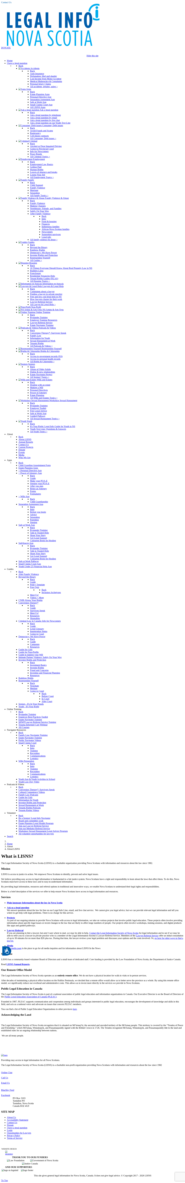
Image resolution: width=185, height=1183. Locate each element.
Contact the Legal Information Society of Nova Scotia (113, 933)
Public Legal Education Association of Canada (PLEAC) (30, 996)
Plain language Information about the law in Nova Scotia (34, 903)
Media (10, 945)
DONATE (6, 48)
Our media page (14, 948)
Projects (11, 918)
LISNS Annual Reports (18, 964)
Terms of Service (14, 1138)
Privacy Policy (13, 1135)
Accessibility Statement (17, 1120)
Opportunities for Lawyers (19, 1133)
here (75, 1009)
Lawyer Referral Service (147, 935)
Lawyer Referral (15, 930)
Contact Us (6, 2)
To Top (4, 1180)
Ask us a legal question (18, 907)
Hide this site (92, 55)
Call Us (4, 1077)
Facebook (5, 1095)
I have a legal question (17, 1128)
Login (9, 1130)
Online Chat (6, 1072)
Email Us (5, 1083)
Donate (10, 1125)
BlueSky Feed (7, 1090)
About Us (11, 1117)
